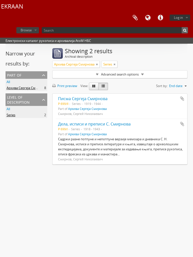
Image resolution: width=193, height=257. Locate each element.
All (8, 82)
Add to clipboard (182, 98)
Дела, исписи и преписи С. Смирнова (94, 124)
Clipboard (135, 18)
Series (11, 115)
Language (147, 18)
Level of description (18, 99)
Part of (14, 74)
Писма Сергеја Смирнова (83, 98)
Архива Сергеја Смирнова (27, 88)
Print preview (67, 86)
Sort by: (162, 86)
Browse (26, 30)
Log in (178, 17)
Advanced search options (120, 74)
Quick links (160, 18)
